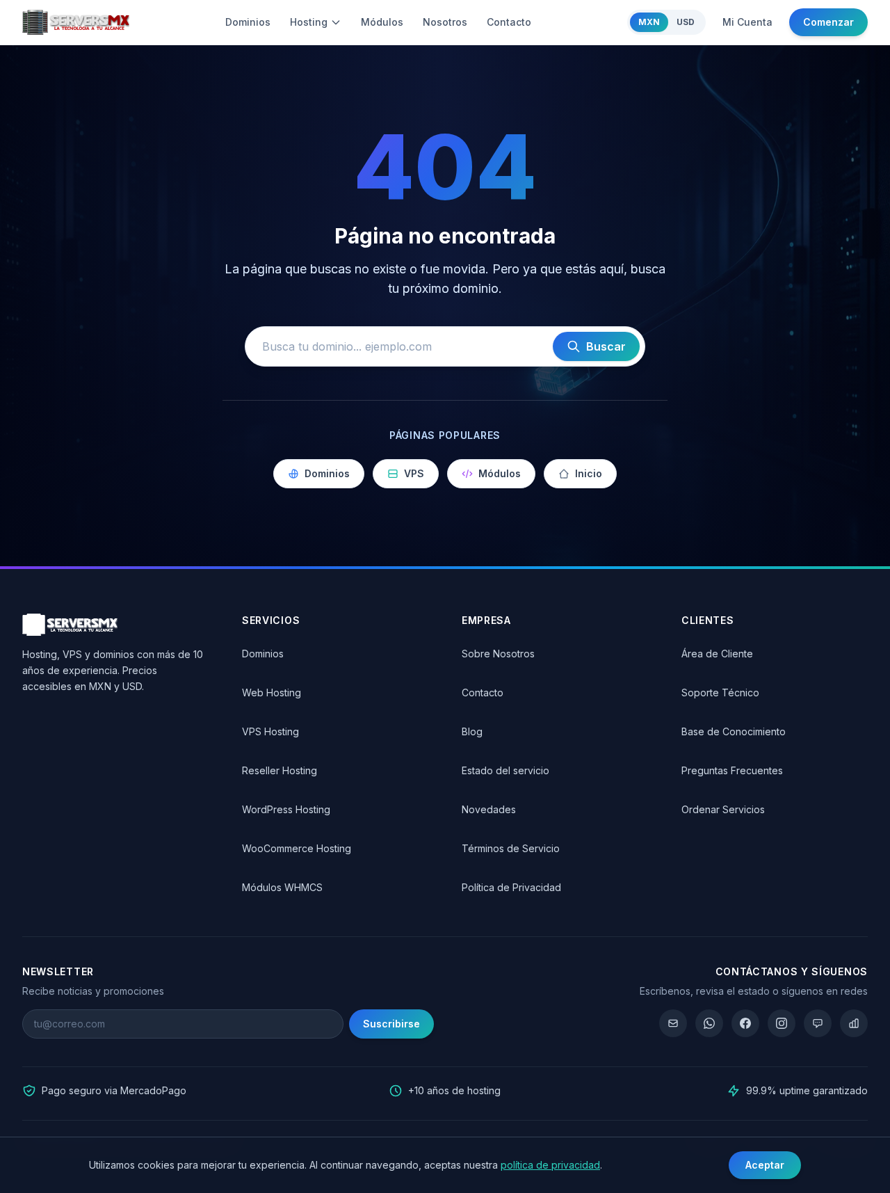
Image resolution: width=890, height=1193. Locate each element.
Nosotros (445, 22)
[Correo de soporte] (673, 1023)
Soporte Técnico (720, 692)
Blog (472, 731)
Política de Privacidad (511, 887)
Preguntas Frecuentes (732, 770)
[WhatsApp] (709, 1023)
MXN (649, 22)
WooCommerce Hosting (296, 848)
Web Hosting (271, 692)
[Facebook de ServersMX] (745, 1023)
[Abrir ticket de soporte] (818, 1023)
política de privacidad (550, 1165)
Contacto (509, 22)
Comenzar (828, 22)
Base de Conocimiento (733, 731)
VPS (414, 473)
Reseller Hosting (279, 770)
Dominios (247, 22)
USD (686, 22)
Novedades (489, 809)
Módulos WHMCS (282, 887)
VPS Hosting (270, 731)
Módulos (382, 22)
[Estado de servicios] (854, 1023)
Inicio (588, 473)
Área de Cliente (717, 653)
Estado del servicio (505, 770)
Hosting (308, 22)
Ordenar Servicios (723, 809)
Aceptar (764, 1165)
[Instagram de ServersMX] (781, 1023)
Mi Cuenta (747, 22)
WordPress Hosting (286, 809)
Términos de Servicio (511, 848)
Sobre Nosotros (498, 653)
